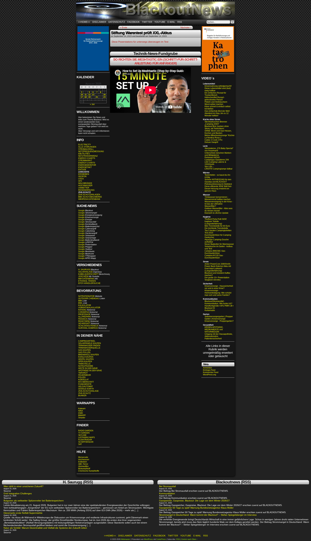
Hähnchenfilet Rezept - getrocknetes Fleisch (215, 98)
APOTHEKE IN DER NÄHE (90, 370)
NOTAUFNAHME (85, 366)
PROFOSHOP (84, 314)
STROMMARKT (85, 160)
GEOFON (82, 176)
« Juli (92, 104)
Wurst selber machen (214, 104)
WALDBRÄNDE (85, 183)
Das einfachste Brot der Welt (217, 111)
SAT (80, 444)
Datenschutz (116, 22)
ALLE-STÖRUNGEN (87, 147)
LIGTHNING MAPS (86, 437)
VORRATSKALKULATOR (89, 307)
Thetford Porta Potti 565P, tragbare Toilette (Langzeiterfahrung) (216, 221)
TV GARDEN (84, 433)
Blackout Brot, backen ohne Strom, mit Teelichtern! (217, 127)
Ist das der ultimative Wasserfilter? (214, 205)
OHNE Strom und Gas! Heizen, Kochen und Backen (218, 132)
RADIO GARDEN (85, 430)
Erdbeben (82, 462)
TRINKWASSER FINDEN (89, 345)
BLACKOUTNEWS (155, 10)
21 (97, 97)
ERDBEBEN (83, 174)
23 (104, 97)
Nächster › (185, 27)
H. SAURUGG (84, 269)
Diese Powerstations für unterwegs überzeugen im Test (140, 41)
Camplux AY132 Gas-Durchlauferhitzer (214, 256)
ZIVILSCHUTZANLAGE (88, 391)
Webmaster (125, 539)
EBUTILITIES (84, 154)
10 (82, 94)
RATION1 (82, 310)
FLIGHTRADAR (85, 440)
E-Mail (171, 22)
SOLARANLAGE (85, 272)
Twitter (147, 22)
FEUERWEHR (84, 375)
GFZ (80, 181)
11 (86, 94)
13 (93, 94)
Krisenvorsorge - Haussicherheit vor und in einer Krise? (219, 287)
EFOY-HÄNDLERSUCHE (89, 283)
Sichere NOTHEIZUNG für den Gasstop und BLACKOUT (218, 180)
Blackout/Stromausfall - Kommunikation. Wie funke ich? (218, 302)
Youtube (159, 22)
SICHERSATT (84, 323)
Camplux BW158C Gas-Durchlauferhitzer (215, 252)
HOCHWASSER (85, 185)
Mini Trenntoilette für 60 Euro (217, 226)
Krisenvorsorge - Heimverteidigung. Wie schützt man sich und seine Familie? (218, 292)
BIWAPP (82, 415)
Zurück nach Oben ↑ (189, 539)
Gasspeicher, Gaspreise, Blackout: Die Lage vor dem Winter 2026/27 (194, 500)
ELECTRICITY (84, 144)
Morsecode (83, 457)
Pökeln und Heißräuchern (216, 102)
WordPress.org (209, 374)
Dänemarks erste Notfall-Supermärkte (23, 513)
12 (89, 94)
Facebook (133, 22)
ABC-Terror (83, 464)
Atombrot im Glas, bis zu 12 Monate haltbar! (217, 114)
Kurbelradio (210, 310)
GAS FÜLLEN (84, 352)
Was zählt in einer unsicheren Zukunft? (23, 486)
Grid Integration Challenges (18, 493)
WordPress (148, 539)
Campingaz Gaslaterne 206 (217, 160)
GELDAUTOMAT (85, 386)
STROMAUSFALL (86, 149)
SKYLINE (82, 435)
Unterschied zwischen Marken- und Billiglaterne (218, 154)
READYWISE (84, 321)
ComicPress (161, 539)
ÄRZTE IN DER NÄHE (88, 368)
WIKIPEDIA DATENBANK (89, 199)
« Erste (123, 27)
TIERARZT (83, 373)
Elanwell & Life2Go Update (216, 213)
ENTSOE (82, 169)
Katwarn (82, 408)
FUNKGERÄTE (85, 384)
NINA (80, 411)
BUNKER (82, 395)
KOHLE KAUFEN (85, 357)
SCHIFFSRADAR (85, 442)
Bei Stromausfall (167, 486)
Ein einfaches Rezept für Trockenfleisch (215, 94)
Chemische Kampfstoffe (88, 471)
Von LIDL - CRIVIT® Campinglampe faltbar (218, 167)
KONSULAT (83, 380)
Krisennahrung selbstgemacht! (218, 86)
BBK (80, 301)
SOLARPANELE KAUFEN (89, 343)
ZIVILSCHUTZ (84, 393)
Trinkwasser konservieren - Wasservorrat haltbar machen (217, 198)
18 (85, 97)
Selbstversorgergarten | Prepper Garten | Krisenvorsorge (219, 317)
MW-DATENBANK (86, 279)
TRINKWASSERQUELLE (89, 348)
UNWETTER (83, 188)
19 (89, 97)
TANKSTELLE (84, 364)
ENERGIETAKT (85, 167)
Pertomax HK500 (212, 157)
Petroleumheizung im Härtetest (218, 184)
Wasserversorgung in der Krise (218, 201)
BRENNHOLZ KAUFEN (88, 355)
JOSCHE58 (83, 276)
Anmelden (207, 368)
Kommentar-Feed (210, 372)
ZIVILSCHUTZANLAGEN (89, 194)
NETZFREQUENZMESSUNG (91, 151)
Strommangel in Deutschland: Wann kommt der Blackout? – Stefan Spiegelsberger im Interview (208, 515)
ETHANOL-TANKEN (87, 281)
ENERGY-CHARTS (86, 158)
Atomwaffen (83, 466)
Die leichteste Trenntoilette (216, 228)
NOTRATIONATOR (86, 296)
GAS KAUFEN (84, 350)
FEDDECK (83, 319)
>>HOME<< (84, 22)
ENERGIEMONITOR (87, 165)
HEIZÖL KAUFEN (86, 359)
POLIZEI (82, 377)
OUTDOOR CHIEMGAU (88, 298)
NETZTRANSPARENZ (88, 156)
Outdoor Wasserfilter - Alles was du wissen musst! (218, 209)
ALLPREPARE (84, 317)
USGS (81, 179)
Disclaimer (99, 22)
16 (104, 94)
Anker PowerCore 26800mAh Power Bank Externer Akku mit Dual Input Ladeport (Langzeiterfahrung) (218, 267)
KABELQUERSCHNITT (88, 274)
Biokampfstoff (84, 468)
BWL (80, 303)
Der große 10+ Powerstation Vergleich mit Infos (217, 278)
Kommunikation (167, 493)
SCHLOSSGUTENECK (88, 326)
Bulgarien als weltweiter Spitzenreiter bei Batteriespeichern (34, 500)
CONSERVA (83, 312)
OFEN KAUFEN (85, 361)
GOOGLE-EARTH (86, 389)
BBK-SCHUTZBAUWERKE (90, 197)
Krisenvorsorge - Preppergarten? (219, 321)
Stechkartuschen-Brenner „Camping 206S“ (216, 123)
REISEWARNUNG (86, 190)
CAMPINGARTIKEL (86, 341)
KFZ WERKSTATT (86, 382)
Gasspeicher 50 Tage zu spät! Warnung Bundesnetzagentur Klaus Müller (196, 507)
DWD (80, 413)
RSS (179, 22)
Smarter (81, 418)
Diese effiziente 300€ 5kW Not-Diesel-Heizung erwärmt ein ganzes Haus (218, 188)
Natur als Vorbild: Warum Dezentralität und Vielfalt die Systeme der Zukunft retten (45, 528)
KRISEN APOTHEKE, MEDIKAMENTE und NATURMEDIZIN (214, 329)
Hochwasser (83, 459)
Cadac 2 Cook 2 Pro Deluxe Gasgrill (213, 141)
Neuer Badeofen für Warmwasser (219, 244)
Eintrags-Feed (209, 370)
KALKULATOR (84, 305)
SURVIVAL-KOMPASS (88, 328)
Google (81, 210)
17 (82, 97)
